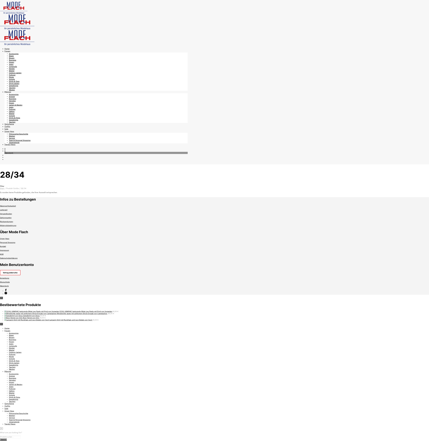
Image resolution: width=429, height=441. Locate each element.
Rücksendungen (6, 221)
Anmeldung (4, 278)
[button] (4, 149)
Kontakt (3, 246)
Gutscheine (9, 124)
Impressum (4, 250)
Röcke (11, 77)
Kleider (12, 68)
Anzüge (12, 96)
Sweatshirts (13, 85)
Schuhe (12, 79)
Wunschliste (5, 282)
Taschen (12, 87)
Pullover (12, 75)
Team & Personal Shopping (19, 140)
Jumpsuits (13, 66)
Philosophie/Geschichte (18, 134)
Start (2, 188)
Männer (7, 92)
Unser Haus (9, 132)
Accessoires (14, 54)
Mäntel (11, 70)
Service (12, 138)
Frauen (7, 51)
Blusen (11, 58)
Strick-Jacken (14, 83)
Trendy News (9, 145)
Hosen (11, 62)
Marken (12, 136)
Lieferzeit (3, 210)
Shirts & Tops (14, 81)
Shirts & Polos (14, 118)
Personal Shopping (7, 242)
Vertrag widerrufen (10, 273)
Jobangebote (14, 142)
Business (12, 60)
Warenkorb (4, 286)
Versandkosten (6, 214)
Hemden (12, 101)
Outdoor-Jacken (15, 73)
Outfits (7, 127)
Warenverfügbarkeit (8, 206)
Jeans (11, 64)
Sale (6, 129)
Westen (12, 90)
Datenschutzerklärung (9, 258)
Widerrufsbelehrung (8, 225)
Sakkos (12, 111)
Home (6, 49)
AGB (1, 254)
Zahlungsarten (6, 218)
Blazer (11, 56)
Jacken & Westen (15, 105)
